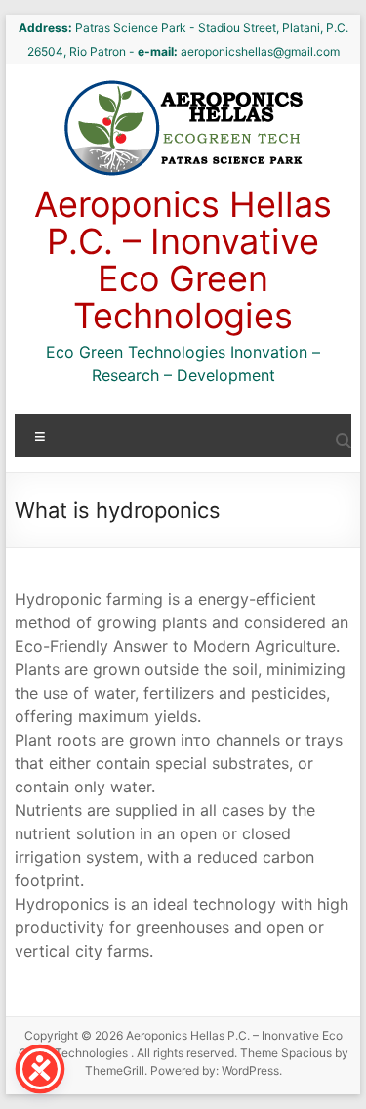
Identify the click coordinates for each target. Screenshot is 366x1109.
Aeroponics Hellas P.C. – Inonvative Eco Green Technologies (183, 260)
